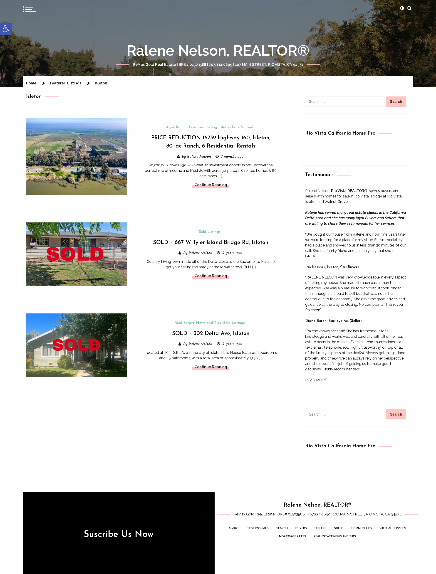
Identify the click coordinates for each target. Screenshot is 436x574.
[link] (6, 29)
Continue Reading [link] (211, 185)
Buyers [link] (301, 528)
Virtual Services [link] (392, 528)
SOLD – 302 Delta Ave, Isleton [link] (211, 333)
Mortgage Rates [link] (292, 536)
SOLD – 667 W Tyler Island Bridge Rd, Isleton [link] (210, 242)
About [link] (234, 528)
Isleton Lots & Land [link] (236, 127)
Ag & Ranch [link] (176, 127)
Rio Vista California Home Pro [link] (340, 133)
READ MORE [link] (316, 380)
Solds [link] (339, 528)
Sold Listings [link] (209, 232)
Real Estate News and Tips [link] (197, 323)
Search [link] (282, 528)
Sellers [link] (320, 528)
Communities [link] (361, 528)
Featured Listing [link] (203, 127)
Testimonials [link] (258, 528)
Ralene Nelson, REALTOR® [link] (218, 50)
